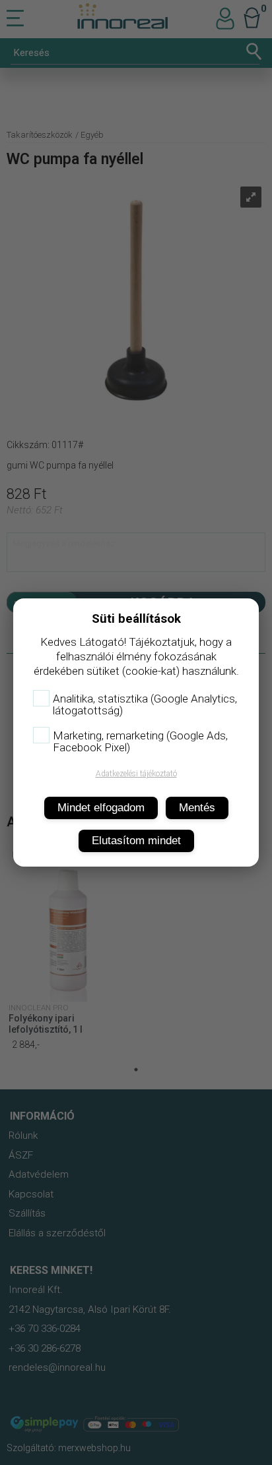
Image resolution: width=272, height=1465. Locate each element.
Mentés (197, 807)
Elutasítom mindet (136, 840)
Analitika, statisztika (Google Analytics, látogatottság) (145, 704)
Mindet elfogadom (101, 807)
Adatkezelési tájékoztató (136, 773)
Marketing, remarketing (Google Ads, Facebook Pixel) (140, 741)
